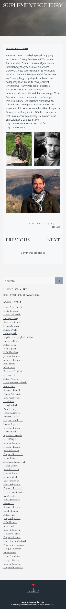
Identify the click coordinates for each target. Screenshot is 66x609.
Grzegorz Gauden (11, 560)
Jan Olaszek (9, 495)
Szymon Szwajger (11, 325)
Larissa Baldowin (11, 341)
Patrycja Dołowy (10, 318)
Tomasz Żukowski (11, 412)
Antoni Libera (9, 344)
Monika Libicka (10, 510)
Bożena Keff (8, 503)
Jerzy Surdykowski (11, 356)
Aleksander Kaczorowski (14, 461)
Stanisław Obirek (11, 533)
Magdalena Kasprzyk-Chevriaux (18, 337)
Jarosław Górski (10, 416)
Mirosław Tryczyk (11, 428)
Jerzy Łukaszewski (11, 499)
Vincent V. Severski (12, 393)
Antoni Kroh (9, 386)
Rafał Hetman (10, 522)
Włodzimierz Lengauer (13, 545)
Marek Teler (8, 401)
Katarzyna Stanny (11, 322)
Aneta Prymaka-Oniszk (14, 307)
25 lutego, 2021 (53, 223)
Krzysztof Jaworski (12, 390)
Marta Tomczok (10, 310)
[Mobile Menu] (33, 10)
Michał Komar (10, 465)
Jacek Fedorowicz (11, 450)
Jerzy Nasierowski (11, 397)
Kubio (33, 590)
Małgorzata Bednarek (13, 420)
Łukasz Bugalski (10, 424)
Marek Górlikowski (12, 314)
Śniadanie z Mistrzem (17, 48)
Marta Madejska (10, 477)
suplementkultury (37, 223)
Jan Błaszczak (9, 552)
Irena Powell (8, 526)
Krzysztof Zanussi (11, 537)
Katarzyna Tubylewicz (13, 371)
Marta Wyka (9, 458)
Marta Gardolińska (12, 556)
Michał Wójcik (10, 439)
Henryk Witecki (10, 405)
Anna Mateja (9, 363)
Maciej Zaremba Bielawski (15, 382)
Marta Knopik (9, 431)
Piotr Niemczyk (10, 409)
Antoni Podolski (10, 378)
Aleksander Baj (10, 375)
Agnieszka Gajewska (12, 435)
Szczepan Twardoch (12, 548)
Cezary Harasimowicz (13, 492)
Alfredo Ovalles (10, 329)
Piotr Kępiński (10, 333)
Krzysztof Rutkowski (13, 360)
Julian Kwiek (9, 367)
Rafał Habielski (10, 352)
